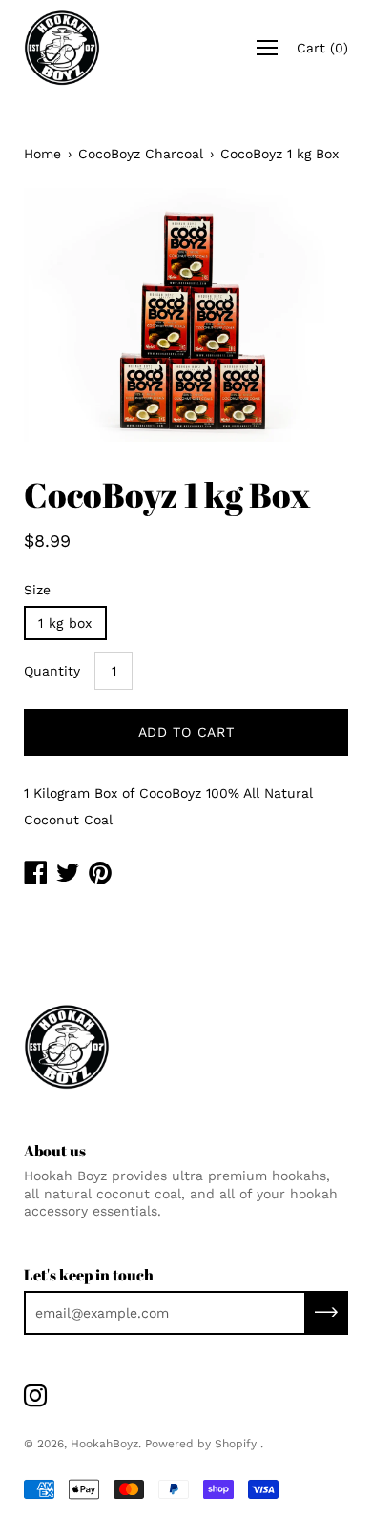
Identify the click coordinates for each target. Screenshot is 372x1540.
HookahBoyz (104, 1443)
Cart (322, 47)
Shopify (236, 1443)
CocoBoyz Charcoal (140, 153)
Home (42, 153)
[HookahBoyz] (62, 48)
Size (37, 589)
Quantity (52, 670)
